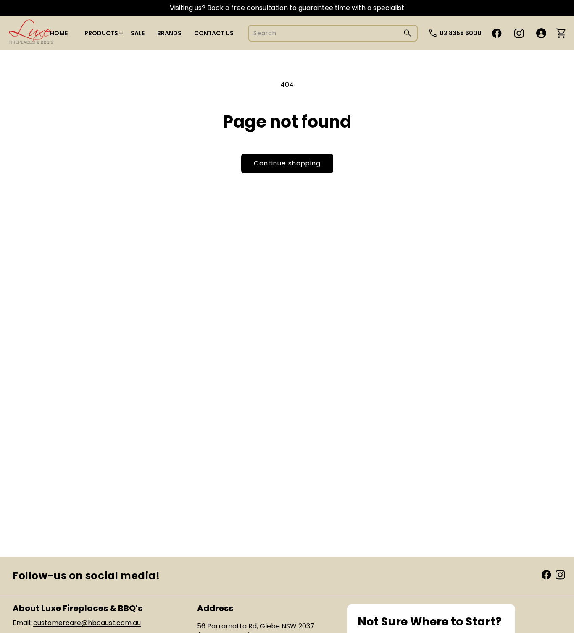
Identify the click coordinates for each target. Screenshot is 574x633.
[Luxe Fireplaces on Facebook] (546, 574)
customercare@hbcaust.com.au (87, 623)
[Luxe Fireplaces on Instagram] (560, 574)
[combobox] (333, 33)
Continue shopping (287, 163)
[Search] (407, 33)
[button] (101, 33)
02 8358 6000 (461, 33)
